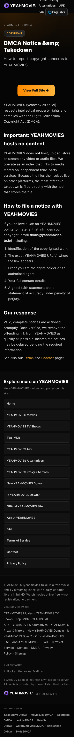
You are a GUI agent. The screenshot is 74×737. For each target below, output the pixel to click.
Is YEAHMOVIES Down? (23, 494)
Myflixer (38, 671)
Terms (29, 358)
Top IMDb (13, 437)
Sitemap (20, 653)
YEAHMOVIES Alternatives (25, 460)
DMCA (35, 647)
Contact (47, 358)
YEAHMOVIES (12, 25)
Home (11, 403)
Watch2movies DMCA (30, 725)
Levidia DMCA (24, 720)
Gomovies (24, 671)
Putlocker (10, 671)
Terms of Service (18, 540)
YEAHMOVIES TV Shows (24, 426)
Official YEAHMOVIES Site (25, 506)
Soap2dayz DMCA (15, 714)
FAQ (41, 12)
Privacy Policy (17, 563)
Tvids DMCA (23, 731)
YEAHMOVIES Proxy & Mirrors (28, 472)
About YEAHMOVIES (21, 517)
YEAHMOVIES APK (19, 449)
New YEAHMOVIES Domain (25, 483)
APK (62, 5)
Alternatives (47, 5)
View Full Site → (36, 90)
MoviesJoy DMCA (42, 714)
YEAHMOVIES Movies (22, 415)
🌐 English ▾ (56, 12)
